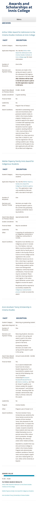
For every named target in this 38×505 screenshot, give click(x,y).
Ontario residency (22, 382)
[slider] (3, 476)
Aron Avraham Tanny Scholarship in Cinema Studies (15, 495)
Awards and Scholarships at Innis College (19, 7)
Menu (19, 19)
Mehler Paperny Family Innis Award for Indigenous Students (18, 491)
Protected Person (26, 380)
